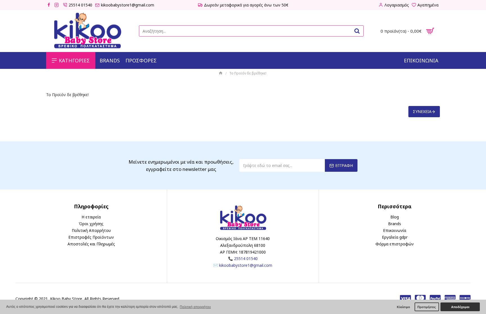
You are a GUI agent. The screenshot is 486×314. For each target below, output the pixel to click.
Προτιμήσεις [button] (426, 307)
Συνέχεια (422, 111)
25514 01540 (246, 258)
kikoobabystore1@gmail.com (245, 265)
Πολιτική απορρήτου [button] (195, 307)
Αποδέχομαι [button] (460, 307)
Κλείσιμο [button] (403, 307)
